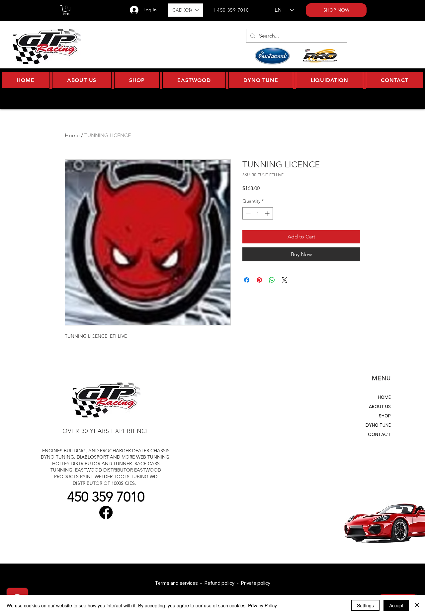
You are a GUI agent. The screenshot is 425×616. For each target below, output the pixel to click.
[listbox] (185, 10)
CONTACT (379, 434)
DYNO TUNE (378, 425)
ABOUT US (380, 406)
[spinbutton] (258, 213)
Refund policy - (222, 582)
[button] (66, 10)
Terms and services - (179, 582)
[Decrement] (247, 213)
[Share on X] (285, 280)
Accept (396, 605)
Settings (365, 605)
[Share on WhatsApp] (272, 280)
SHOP (385, 415)
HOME (384, 397)
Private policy (255, 582)
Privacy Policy (262, 605)
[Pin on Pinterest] (259, 280)
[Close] (417, 605)
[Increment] (268, 213)
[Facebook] (106, 512)
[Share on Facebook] (247, 280)
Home (72, 135)
